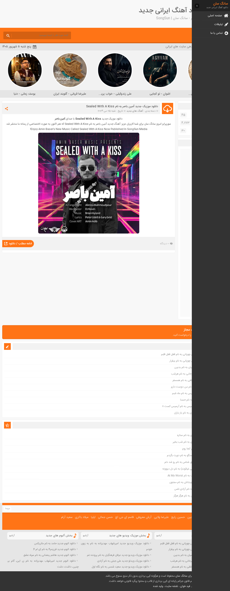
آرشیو (159, 536)
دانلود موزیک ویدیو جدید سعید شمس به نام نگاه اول (120, 567)
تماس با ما (216, 33)
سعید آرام (67, 517)
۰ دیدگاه (164, 243)
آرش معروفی (143, 517)
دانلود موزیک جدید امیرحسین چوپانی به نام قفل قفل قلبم (191, 543)
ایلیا (93, 517)
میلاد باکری (81, 517)
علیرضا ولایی (161, 517)
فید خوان (185, 586)
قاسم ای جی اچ (124, 517)
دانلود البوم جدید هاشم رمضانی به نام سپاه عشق (49, 555)
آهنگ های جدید (134, 111)
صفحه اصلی (215, 15)
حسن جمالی (105, 517)
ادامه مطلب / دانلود (20, 243)
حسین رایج (178, 517)
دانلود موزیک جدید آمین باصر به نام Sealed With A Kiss (122, 106)
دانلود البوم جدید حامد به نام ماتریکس (55, 543)
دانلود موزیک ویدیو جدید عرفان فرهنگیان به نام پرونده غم (118, 555)
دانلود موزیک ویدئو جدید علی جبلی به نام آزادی (123, 561)
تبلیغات (218, 24)
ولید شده (158, 586)
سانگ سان (181, 576)
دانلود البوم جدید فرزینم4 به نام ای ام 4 (54, 549)
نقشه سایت (171, 586)
